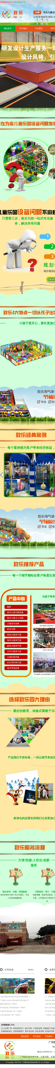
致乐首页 (25, 1036)
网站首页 (8, 28)
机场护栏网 (49, 1031)
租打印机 (28, 1028)
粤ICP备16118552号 (40, 1066)
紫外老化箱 (29, 1031)
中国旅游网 (37, 1028)
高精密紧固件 (18, 1031)
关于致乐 (23, 28)
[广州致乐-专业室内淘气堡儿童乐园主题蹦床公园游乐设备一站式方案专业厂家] (13, 18)
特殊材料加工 (18, 1028)
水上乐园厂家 (6, 1028)
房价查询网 (39, 1031)
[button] (1, 70)
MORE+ (31, 970)
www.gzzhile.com (21, 1066)
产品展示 (39, 28)
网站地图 (50, 1066)
